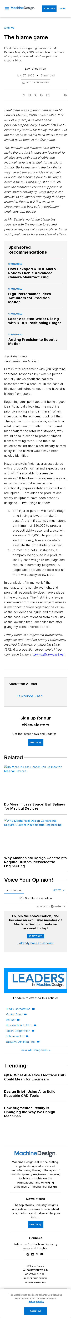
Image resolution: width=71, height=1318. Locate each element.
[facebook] (23, 95)
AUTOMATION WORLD (35, 1270)
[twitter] (35, 95)
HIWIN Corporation (18, 1009)
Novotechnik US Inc (19, 1025)
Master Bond (14, 1014)
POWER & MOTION (35, 1282)
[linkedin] (29, 95)
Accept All (35, 1311)
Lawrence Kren (35, 68)
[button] (6, 8)
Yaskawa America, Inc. (20, 1041)
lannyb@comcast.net (48, 654)
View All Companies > (35, 1050)
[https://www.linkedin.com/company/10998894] (32, 1254)
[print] (65, 95)
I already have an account (36, 943)
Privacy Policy (36, 1301)
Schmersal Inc (15, 1036)
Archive (9, 28)
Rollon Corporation (18, 1030)
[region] (35, 899)
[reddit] (41, 95)
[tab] (14, 890)
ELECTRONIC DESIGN (35, 1278)
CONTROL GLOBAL (35, 1274)
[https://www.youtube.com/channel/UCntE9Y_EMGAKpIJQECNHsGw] (42, 1254)
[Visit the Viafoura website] (57, 906)
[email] (48, 95)
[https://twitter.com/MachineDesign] (37, 1254)
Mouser (10, 1020)
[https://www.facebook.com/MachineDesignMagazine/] (28, 1254)
